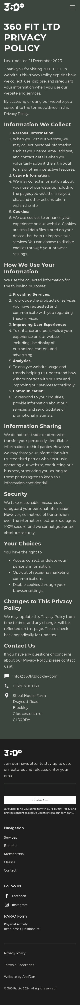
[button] (71, 7)
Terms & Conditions (19, 965)
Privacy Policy (15, 953)
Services (10, 837)
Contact (10, 870)
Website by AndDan (19, 977)
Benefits (10, 846)
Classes (9, 862)
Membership (14, 854)
